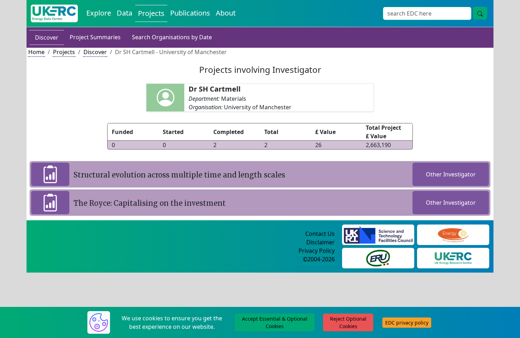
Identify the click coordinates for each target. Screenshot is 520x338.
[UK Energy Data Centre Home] (54, 13)
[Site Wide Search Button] (480, 13)
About (226, 13)
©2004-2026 (319, 259)
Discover (46, 37)
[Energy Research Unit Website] (378, 257)
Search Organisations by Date (172, 37)
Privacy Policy (317, 251)
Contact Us (320, 234)
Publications (190, 13)
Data (124, 13)
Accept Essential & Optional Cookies (274, 322)
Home (36, 52)
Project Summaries (95, 37)
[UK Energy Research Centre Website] (453, 257)
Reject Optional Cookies (348, 322)
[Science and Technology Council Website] (378, 234)
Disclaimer (320, 242)
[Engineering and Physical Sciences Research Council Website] (453, 234)
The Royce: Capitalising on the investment (150, 203)
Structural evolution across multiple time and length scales (179, 174)
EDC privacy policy (406, 322)
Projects (151, 13)
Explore (98, 13)
